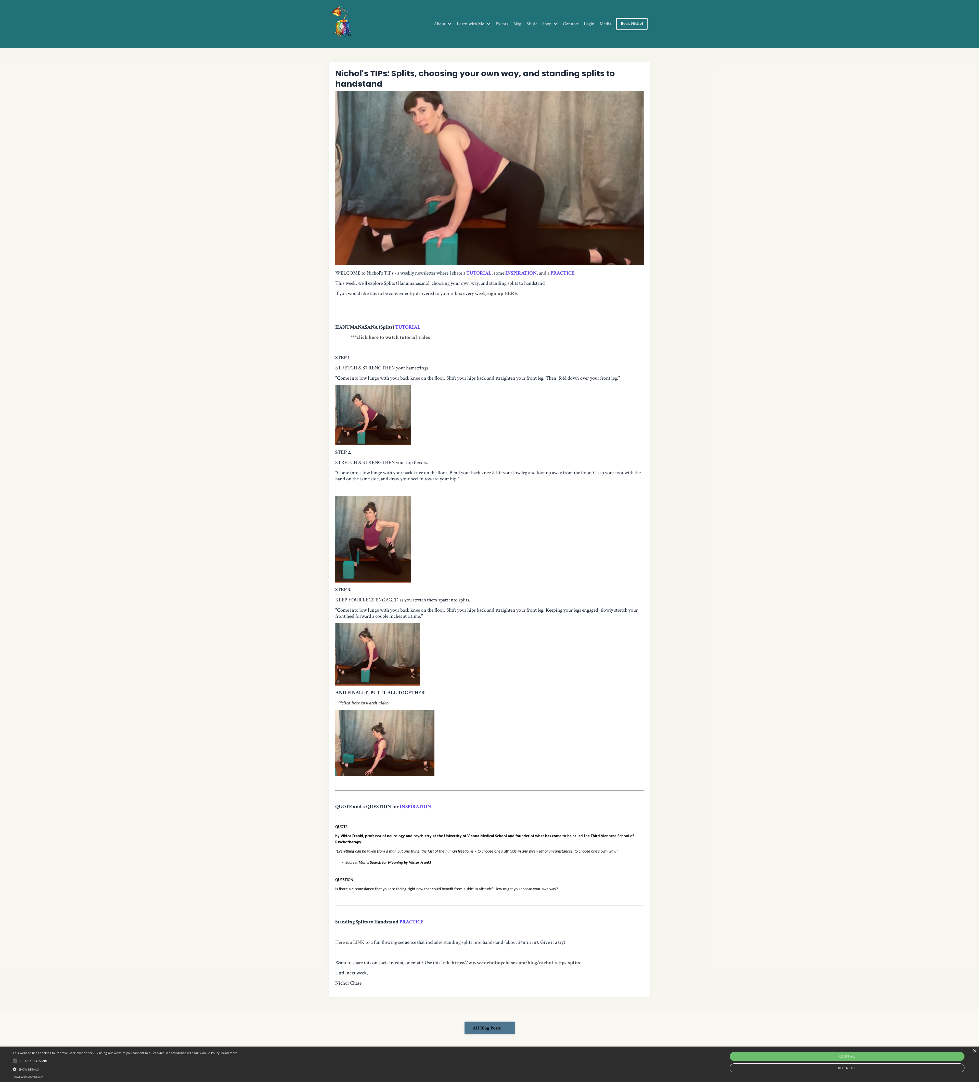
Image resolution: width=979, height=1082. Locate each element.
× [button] (974, 1051)
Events (502, 24)
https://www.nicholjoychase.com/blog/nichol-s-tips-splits (516, 962)
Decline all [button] (847, 1068)
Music (531, 24)
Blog (517, 24)
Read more (229, 1053)
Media (605, 24)
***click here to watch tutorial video (390, 337)
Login (589, 24)
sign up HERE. (502, 293)
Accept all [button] (847, 1056)
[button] (125, 1069)
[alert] (489, 1064)
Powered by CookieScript (28, 1076)
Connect (571, 24)
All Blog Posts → (490, 1028)
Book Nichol (632, 23)
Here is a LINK (350, 942)
